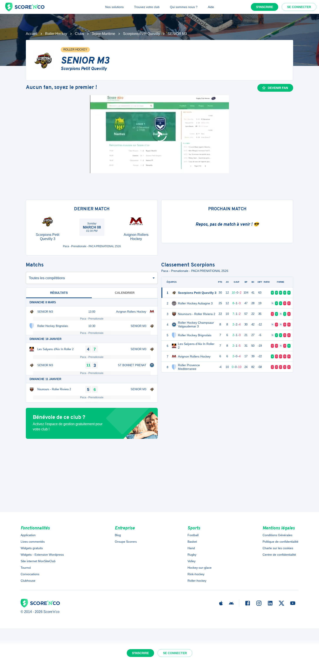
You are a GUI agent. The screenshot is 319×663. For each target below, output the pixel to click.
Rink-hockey (195, 574)
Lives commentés (33, 541)
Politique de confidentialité (280, 541)
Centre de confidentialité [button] (279, 554)
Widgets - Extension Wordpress (42, 554)
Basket (192, 541)
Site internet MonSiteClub (38, 561)
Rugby (191, 554)
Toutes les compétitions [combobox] (47, 278)
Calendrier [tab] (125, 292)
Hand (191, 548)
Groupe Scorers (126, 541)
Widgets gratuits (32, 548)
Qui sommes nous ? (183, 7)
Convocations (30, 574)
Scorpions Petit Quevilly (141, 34)
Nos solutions (114, 7)
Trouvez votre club (147, 7)
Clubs (79, 34)
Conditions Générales (277, 535)
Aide (211, 7)
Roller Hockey (56, 34)
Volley (191, 561)
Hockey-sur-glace (199, 567)
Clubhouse (28, 580)
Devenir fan (278, 88)
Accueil (31, 34)
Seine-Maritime (103, 34)
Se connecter (299, 7)
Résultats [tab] (59, 292)
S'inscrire (264, 7)
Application (28, 535)
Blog (118, 535)
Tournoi (26, 567)
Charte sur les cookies (278, 548)
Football (193, 535)
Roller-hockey (196, 580)
